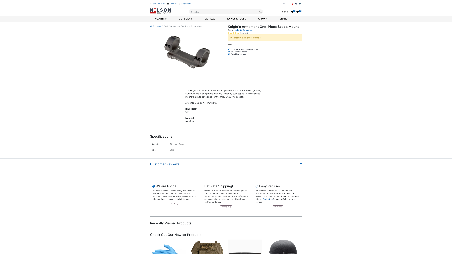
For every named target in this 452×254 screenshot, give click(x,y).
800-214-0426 (159, 4)
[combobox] (226, 11)
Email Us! (173, 4)
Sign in (285, 12)
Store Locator (186, 4)
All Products (155, 26)
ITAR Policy (174, 204)
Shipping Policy (226, 207)
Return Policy (277, 207)
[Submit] (260, 11)
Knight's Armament (244, 30)
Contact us (267, 199)
